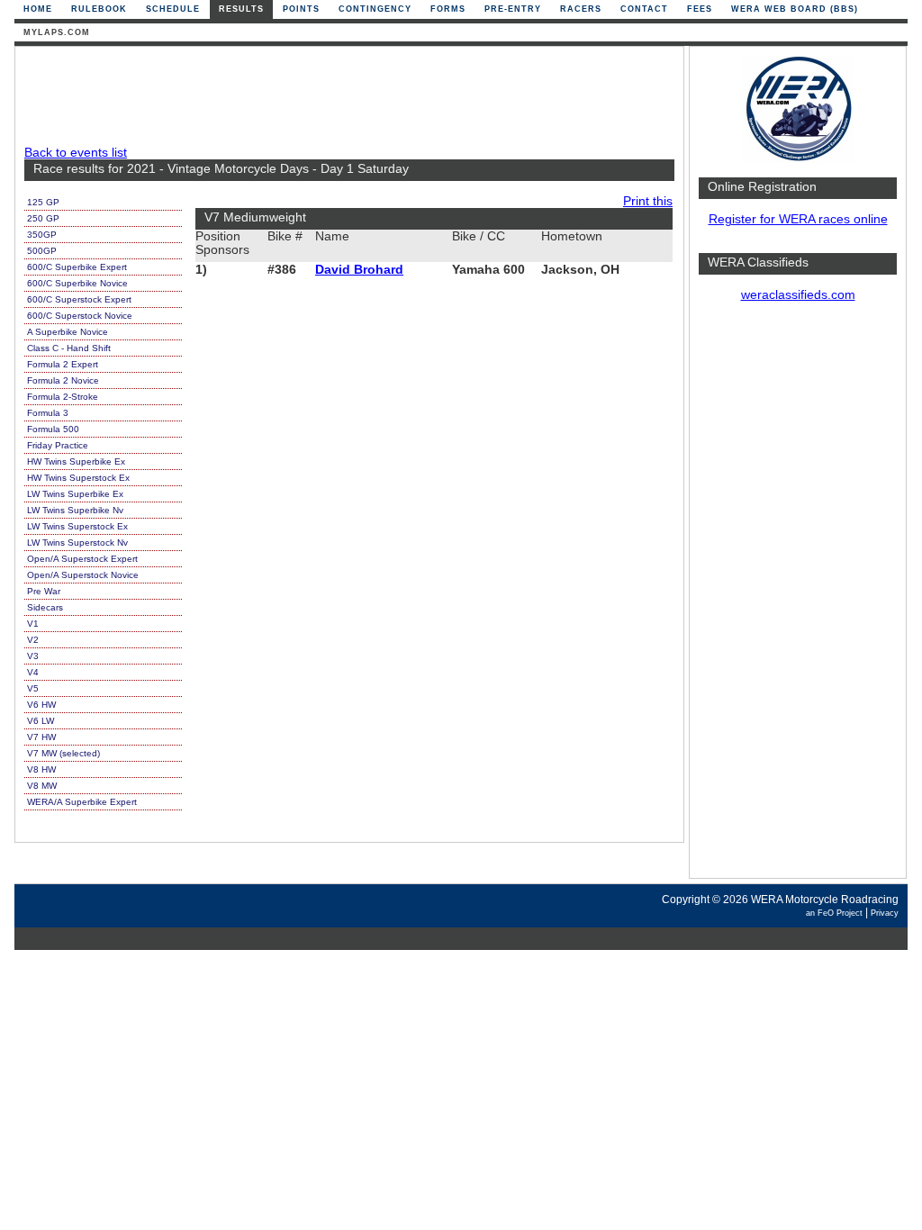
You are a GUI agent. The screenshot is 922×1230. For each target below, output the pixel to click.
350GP (42, 235)
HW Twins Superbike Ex (76, 461)
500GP (42, 251)
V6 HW (41, 705)
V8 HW (41, 769)
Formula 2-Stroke (62, 397)
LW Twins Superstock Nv (77, 542)
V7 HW (41, 737)
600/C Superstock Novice (79, 316)
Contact (644, 9)
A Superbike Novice (67, 332)
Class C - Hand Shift (69, 348)
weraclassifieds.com (798, 295)
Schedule (173, 9)
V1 (33, 624)
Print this (648, 201)
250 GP (43, 218)
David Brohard (359, 269)
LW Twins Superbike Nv (75, 510)
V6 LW (40, 721)
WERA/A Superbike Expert (82, 802)
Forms (448, 9)
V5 (33, 688)
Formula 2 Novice (63, 380)
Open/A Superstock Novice (83, 575)
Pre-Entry (512, 9)
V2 (33, 640)
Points (301, 9)
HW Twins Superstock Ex (78, 478)
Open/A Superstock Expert (82, 559)
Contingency (375, 9)
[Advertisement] (798, 599)
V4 (33, 672)
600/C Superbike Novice (77, 283)
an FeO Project (834, 913)
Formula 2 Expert (62, 364)
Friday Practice (57, 445)
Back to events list (75, 152)
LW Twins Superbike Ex (75, 494)
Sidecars (45, 607)
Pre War (43, 591)
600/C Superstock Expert (79, 299)
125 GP (43, 202)
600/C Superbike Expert (77, 267)
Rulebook (99, 9)
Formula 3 (47, 413)
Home (37, 9)
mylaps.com (56, 32)
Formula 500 (53, 429)
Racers (580, 9)
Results (241, 9)
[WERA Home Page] (798, 159)
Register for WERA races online (798, 219)
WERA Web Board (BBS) (794, 9)
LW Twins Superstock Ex (77, 526)
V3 (33, 656)
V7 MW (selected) (63, 753)
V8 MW (42, 786)
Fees (699, 9)
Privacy (885, 913)
